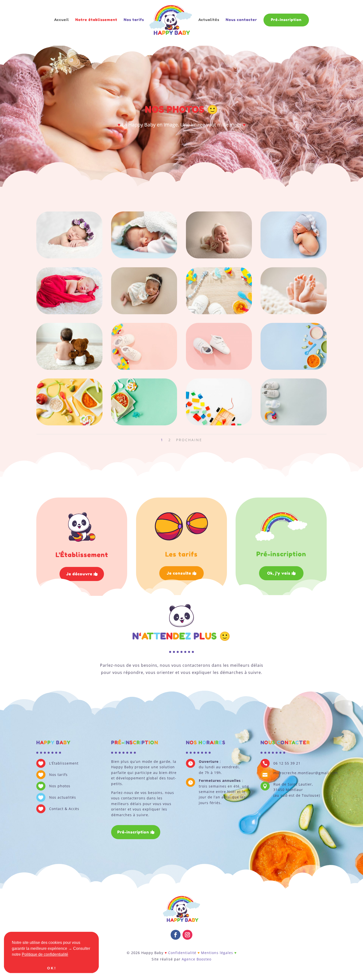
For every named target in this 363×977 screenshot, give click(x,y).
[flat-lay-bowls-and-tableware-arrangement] (69, 424)
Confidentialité (182, 952)
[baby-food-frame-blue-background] (294, 368)
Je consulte (179, 573)
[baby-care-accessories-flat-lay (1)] (294, 424)
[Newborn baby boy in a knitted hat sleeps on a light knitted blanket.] (219, 257)
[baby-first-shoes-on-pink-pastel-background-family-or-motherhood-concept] (219, 368)
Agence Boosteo (196, 959)
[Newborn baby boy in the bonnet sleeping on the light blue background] (294, 257)
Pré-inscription (133, 832)
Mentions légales (217, 952)
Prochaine (189, 439)
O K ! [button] (51, 968)
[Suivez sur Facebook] (176, 935)
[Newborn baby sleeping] (144, 313)
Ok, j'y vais (278, 573)
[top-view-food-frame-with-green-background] (144, 424)
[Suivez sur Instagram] (187, 935)
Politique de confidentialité (45, 954)
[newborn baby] (144, 257)
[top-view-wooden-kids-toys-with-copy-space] (219, 424)
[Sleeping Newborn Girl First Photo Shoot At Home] (69, 313)
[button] (70, 955)
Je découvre (79, 573)
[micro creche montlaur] (294, 313)
